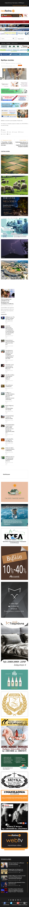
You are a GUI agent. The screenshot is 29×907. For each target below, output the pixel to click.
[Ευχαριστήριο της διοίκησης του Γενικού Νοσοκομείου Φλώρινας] (4, 871)
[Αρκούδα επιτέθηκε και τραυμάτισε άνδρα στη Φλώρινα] (3, 375)
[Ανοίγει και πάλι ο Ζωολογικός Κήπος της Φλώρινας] (3, 448)
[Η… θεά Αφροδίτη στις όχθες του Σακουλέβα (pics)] (3, 439)
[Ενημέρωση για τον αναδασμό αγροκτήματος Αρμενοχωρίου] (14, 164)
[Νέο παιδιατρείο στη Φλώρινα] (3, 386)
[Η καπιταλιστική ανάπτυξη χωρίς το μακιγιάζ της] (14, 269)
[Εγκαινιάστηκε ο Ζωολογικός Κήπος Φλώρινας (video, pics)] (3, 341)
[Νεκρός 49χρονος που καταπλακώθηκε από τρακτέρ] (3, 406)
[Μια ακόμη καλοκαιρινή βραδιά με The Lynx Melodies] (14, 206)
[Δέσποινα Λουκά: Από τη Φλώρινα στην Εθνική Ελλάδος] (4, 864)
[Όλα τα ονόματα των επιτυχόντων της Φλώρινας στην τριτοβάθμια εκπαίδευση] (8, 293)
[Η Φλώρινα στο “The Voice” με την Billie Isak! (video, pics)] (3, 318)
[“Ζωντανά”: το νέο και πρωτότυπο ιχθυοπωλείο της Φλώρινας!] (3, 365)
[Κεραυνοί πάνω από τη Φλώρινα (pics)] (14, 248)
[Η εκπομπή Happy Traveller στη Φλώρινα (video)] (3, 416)
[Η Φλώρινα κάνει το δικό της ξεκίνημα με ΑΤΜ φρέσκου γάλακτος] (3, 457)
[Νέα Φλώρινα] (8, 11)
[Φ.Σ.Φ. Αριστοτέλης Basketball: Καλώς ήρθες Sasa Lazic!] (4, 884)
